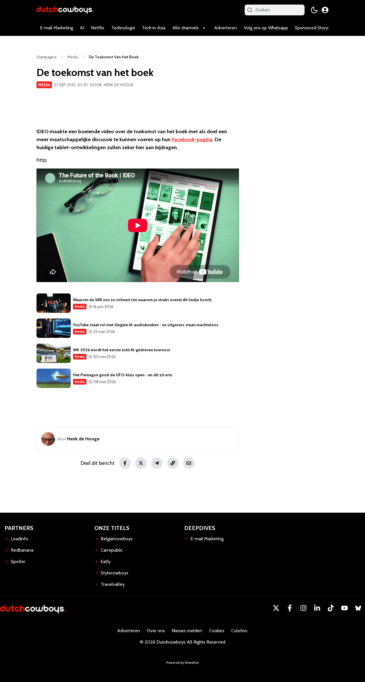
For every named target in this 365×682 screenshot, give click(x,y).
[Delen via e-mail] (188, 463)
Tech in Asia (153, 27)
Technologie (123, 27)
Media (44, 84)
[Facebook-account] (289, 608)
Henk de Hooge (118, 84)
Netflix (97, 27)
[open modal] (325, 10)
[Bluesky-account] (358, 608)
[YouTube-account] (344, 608)
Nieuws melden (187, 630)
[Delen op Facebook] (125, 463)
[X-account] (276, 608)
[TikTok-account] (330, 608)
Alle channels (185, 27)
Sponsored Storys (312, 27)
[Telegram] (157, 463)
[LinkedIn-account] (317, 608)
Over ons (156, 630)
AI (82, 27)
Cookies (216, 630)
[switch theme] (314, 10)
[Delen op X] (141, 463)
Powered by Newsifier (182, 662)
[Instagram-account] (303, 608)
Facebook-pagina (192, 139)
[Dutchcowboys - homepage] (65, 10)
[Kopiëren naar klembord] (173, 463)
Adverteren (225, 27)
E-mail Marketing (56, 27)
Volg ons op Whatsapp (266, 27)
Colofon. (239, 630)
